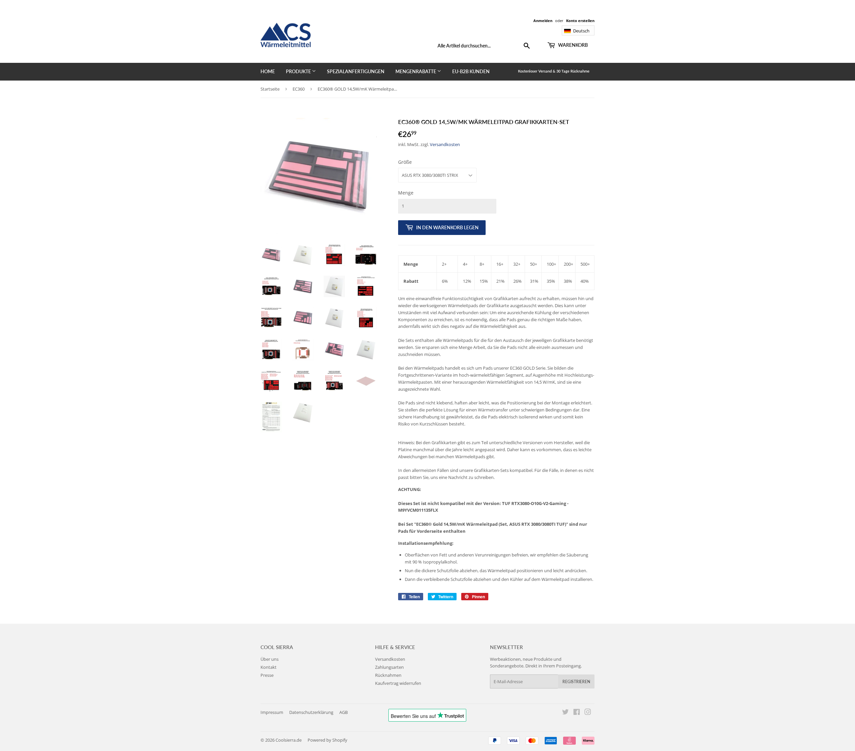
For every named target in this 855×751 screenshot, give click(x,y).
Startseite (270, 89)
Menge (405, 193)
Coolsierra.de (289, 740)
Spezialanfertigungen (355, 71)
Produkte (299, 71)
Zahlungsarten (389, 667)
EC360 (299, 89)
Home (268, 71)
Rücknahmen (388, 675)
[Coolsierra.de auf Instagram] (587, 713)
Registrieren (576, 681)
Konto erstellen (580, 20)
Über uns (270, 659)
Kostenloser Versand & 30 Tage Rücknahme (553, 71)
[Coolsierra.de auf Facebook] (576, 713)
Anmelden (542, 20)
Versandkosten (445, 144)
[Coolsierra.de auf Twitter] (565, 713)
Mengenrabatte (416, 71)
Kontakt (269, 667)
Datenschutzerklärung (311, 712)
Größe (405, 162)
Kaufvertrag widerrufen (398, 683)
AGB (343, 712)
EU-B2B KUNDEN (471, 71)
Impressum (272, 712)
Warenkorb (572, 45)
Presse (267, 675)
